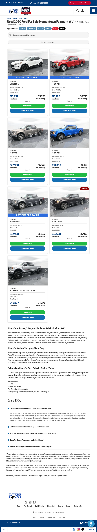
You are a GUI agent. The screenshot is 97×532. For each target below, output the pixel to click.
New (18, 506)
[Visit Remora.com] (85, 523)
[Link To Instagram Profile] (30, 502)
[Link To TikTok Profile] (34, 502)
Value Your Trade (27, 111)
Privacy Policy (51, 517)
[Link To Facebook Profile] (26, 502)
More (26, 101)
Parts (68, 506)
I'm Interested (27, 106)
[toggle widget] (91, 523)
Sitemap (41, 517)
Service (60, 506)
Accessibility (62, 517)
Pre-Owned (28, 506)
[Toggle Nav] (93, 10)
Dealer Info (78, 506)
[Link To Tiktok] (83, 531)
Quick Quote (39, 506)
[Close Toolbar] (4, 529)
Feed (92, 529)
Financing (51, 506)
